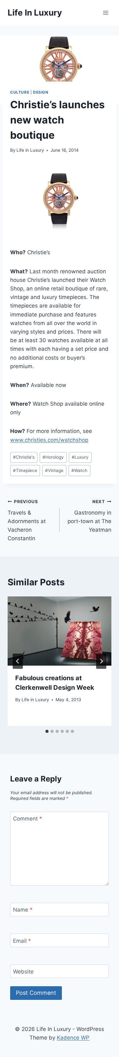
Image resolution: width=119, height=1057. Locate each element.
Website (23, 971)
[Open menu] (105, 12)
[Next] (101, 661)
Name (23, 910)
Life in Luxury (30, 150)
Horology (53, 457)
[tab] (47, 731)
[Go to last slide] (18, 661)
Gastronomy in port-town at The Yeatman (89, 516)
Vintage (54, 470)
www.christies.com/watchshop (49, 440)
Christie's (24, 457)
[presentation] (59, 631)
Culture (19, 92)
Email (22, 941)
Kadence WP (73, 1037)
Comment (27, 818)
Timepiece (25, 470)
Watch (79, 470)
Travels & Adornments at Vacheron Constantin (27, 520)
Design (41, 92)
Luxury (80, 457)
